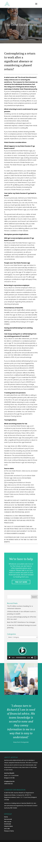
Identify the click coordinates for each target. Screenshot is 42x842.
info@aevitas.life (9, 781)
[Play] (10, 658)
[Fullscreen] (35, 658)
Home (6, 817)
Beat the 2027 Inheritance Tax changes (21, 622)
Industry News (8, 826)
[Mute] (32, 658)
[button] (22, 651)
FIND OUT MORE (21, 582)
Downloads (7, 824)
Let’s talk (7, 828)
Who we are (7, 821)
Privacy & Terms (9, 831)
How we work (8, 819)
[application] (22, 651)
